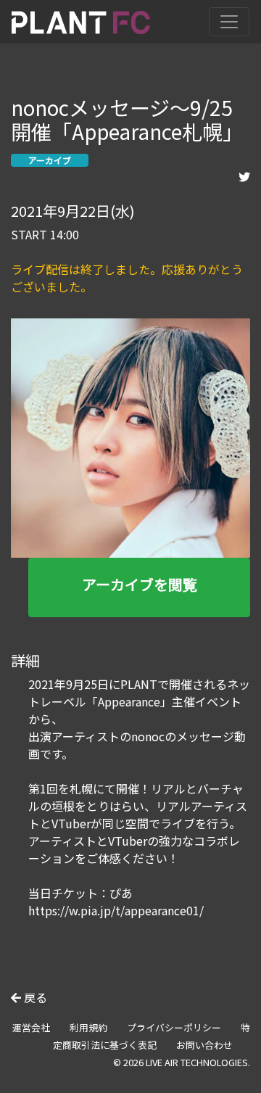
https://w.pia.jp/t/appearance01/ (116, 910)
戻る (34, 997)
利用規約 (88, 1027)
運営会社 (31, 1027)
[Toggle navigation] (229, 21)
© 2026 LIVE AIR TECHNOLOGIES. (181, 1062)
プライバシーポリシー (174, 1027)
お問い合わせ (204, 1045)
